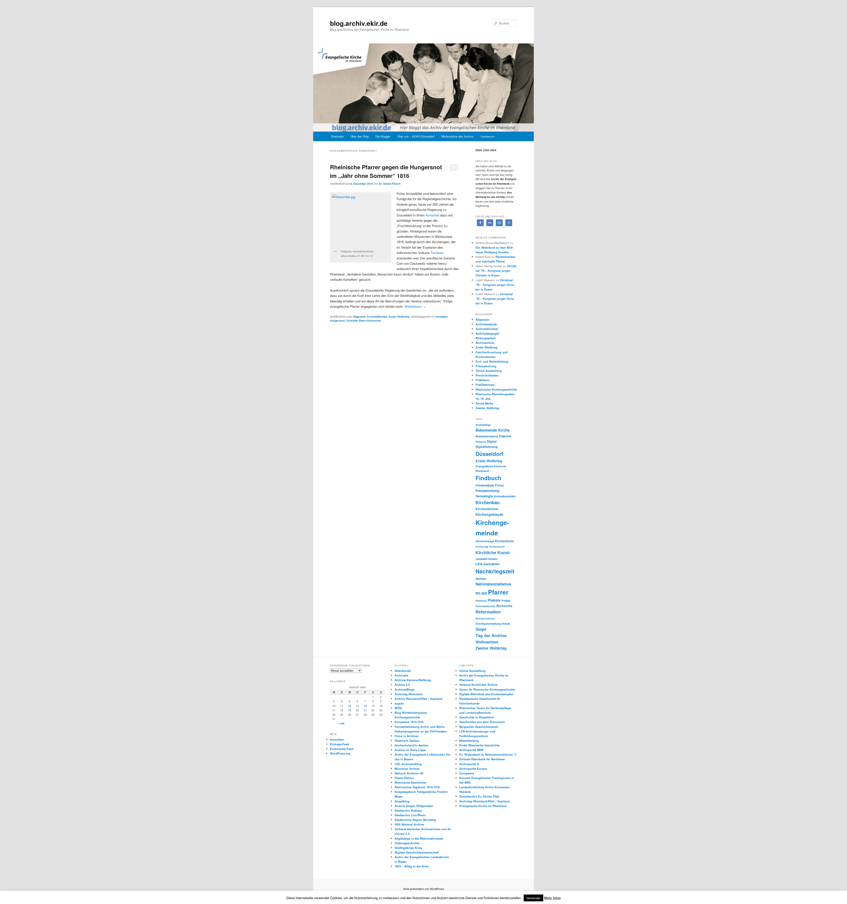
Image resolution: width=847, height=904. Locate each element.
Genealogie (484, 496)
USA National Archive (409, 824)
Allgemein (359, 317)
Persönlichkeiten (487, 375)
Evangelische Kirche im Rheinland (482, 806)
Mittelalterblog (469, 740)
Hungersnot (337, 320)
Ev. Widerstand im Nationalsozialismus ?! (487, 754)
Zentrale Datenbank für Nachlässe (482, 759)
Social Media (484, 403)
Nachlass (481, 579)
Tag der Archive (491, 635)
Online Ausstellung (489, 371)
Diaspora (481, 441)
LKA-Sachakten (488, 563)
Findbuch (488, 478)
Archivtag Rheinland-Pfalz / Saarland (484, 801)
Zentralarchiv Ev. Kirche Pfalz (479, 796)
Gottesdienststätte (504, 496)
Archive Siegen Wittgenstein (414, 806)
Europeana (466, 773)
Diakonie (505, 436)
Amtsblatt (432, 215)
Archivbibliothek (377, 317)
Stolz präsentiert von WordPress (423, 889)
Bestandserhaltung (487, 436)
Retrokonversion (485, 618)
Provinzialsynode (485, 606)
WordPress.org (340, 753)
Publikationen (485, 384)
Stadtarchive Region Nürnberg (415, 820)
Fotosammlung (486, 366)
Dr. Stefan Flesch (389, 184)
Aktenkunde (403, 671)
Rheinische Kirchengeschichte (496, 389)
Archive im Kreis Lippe (410, 750)
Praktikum (482, 380)
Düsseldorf (489, 453)
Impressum (488, 136)
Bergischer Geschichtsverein (478, 727)
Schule (506, 624)
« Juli (341, 723)
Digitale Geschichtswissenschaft (417, 852)
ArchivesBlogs (404, 689)
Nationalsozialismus (493, 584)
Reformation (488, 612)
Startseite (337, 136)
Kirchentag (482, 546)
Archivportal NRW (471, 750)
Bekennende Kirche (493, 430)
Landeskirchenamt (486, 559)
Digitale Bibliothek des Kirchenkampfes (486, 694)
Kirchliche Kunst (493, 552)
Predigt (505, 600)
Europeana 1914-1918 (409, 722)
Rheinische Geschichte (410, 782)
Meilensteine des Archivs (457, 136)
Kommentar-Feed (341, 749)
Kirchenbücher (487, 508)
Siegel (481, 629)
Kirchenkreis (504, 541)
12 (349, 706)
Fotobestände (485, 485)
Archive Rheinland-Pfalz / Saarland (418, 699)
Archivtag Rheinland (408, 694)
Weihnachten (487, 642)
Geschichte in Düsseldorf (476, 717)
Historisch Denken (407, 740)
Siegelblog (402, 801)
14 (365, 706)
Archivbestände (486, 324)
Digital (492, 441)
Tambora (436, 252)
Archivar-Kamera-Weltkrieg (413, 680)
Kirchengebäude (489, 514)
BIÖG (398, 708)
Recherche (504, 606)
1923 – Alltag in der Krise (412, 866)
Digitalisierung (487, 446)
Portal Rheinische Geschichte (479, 745)
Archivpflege (483, 425)
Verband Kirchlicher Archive (478, 684)
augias (399, 703)
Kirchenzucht (497, 546)
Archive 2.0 (402, 684)
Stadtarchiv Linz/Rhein (410, 815)
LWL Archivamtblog (408, 764)
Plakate (494, 600)
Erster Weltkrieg (399, 317)
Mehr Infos (552, 897)
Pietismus (481, 600)
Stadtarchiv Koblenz (408, 810)
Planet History (404, 778)
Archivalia (401, 675)
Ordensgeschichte (407, 843)
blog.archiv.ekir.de (359, 23)
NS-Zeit (481, 593)
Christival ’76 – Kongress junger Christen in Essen (496, 270)
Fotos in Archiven (407, 736)
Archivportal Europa (473, 768)
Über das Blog (359, 136)
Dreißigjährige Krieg (408, 848)
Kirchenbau (488, 502)
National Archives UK (409, 773)
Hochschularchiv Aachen (412, 745)
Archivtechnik (485, 343)
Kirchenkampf (485, 541)
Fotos (499, 485)
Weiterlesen (415, 306)
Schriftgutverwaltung (488, 624)
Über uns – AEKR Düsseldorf (416, 136)
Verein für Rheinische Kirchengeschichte (487, 689)
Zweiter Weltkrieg (487, 408)
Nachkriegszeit (495, 571)
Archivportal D (469, 764)
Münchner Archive (407, 768)
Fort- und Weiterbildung (492, 361)
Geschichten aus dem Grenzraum (482, 722)
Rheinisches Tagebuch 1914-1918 (417, 787)
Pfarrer (498, 592)
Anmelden (337, 739)
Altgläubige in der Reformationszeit (419, 838)
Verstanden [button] (533, 898)
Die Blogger (382, 136)
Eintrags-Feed (339, 744)
